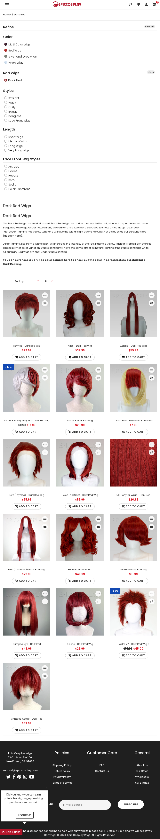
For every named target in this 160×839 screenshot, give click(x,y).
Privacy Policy (62, 777)
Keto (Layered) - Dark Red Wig (26, 495)
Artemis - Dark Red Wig (133, 569)
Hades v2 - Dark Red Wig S (133, 644)
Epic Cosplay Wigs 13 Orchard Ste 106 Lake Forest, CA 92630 (20, 757)
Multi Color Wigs (19, 44)
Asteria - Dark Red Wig (133, 345)
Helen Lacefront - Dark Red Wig (80, 495)
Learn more (24, 815)
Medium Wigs (17, 141)
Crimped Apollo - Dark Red (27, 718)
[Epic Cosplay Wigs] (67, 4)
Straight (13, 98)
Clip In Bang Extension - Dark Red (133, 420)
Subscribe (131, 804)
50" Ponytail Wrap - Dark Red (133, 495)
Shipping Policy (62, 765)
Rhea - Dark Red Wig (80, 569)
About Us (142, 765)
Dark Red (15, 80)
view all (149, 26)
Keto (11, 180)
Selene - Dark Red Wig (80, 644)
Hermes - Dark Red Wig (26, 345)
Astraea (13, 167)
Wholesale (142, 777)
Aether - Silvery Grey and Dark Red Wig (27, 420)
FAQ (102, 765)
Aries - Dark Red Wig (80, 345)
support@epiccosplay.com (20, 770)
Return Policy (62, 771)
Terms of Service (62, 783)
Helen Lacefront (19, 189)
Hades (12, 171)
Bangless (14, 116)
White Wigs (15, 63)
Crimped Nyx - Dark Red (26, 644)
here (18, 236)
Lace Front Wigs (19, 121)
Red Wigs (14, 50)
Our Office (142, 771)
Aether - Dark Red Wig (80, 420)
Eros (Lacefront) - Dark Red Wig (26, 569)
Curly (11, 107)
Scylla (12, 184)
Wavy (12, 103)
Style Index (142, 783)
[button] (29, 832)
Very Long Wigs (18, 150)
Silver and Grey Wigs (22, 57)
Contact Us (102, 771)
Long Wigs (15, 146)
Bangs (12, 112)
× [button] (46, 788)
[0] (154, 5)
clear (151, 72)
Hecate (13, 176)
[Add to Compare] (45, 303)
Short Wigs (15, 137)
